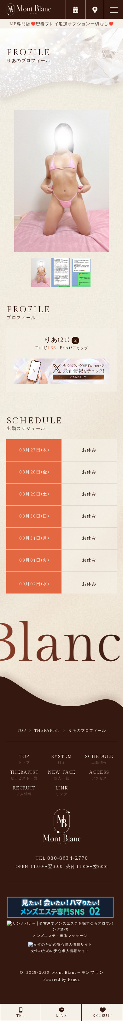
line (61, 1015)
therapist (24, 775)
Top (24, 759)
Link (62, 791)
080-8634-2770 (61, 858)
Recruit (102, 1015)
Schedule (99, 759)
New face (62, 775)
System (61, 759)
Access (99, 775)
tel (20, 1015)
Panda (74, 979)
